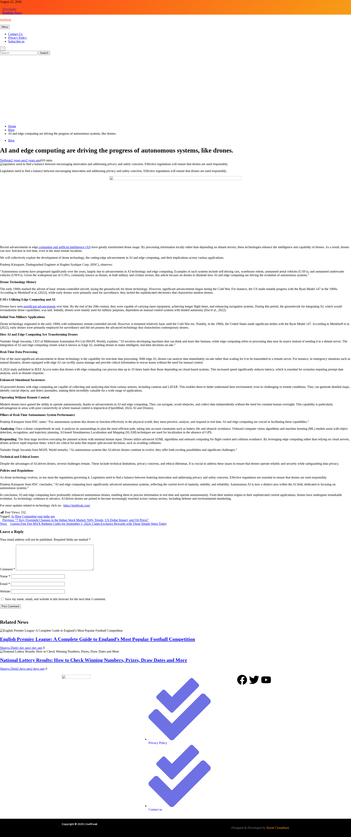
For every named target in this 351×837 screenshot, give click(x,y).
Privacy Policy (17, 37)
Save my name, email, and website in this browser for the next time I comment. (55, 599)
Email (5, 584)
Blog (11, 140)
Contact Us (15, 34)
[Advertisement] (175, 92)
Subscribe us (16, 41)
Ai (12, 516)
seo (53, 516)
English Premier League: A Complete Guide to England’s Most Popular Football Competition (97, 639)
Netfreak (5, 160)
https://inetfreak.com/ (76, 505)
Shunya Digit (8, 648)
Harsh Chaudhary (277, 827)
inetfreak (5, 19)
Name (5, 576)
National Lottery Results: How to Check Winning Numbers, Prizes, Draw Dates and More (93, 660)
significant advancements (39, 306)
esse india (43, 516)
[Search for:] (19, 52)
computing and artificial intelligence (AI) (64, 247)
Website (5, 591)
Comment (7, 569)
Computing (29, 516)
